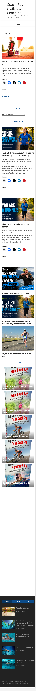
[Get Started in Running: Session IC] (18, 48)
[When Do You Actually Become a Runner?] (18, 209)
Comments (18, 602)
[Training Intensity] (8, 608)
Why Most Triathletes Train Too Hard (15, 293)
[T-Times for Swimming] (8, 647)
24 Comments (21, 628)
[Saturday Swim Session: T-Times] (8, 660)
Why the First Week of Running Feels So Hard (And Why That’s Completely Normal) (17, 322)
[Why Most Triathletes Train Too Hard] (18, 278)
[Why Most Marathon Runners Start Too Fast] (18, 338)
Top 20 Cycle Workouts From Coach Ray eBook (17, 460)
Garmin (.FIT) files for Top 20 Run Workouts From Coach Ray (18, 387)
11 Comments (21, 665)
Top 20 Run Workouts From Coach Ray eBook (16, 411)
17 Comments (21, 650)
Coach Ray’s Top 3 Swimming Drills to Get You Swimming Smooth (25, 623)
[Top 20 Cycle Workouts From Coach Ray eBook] (18, 451)
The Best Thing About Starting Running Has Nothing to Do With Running (18, 154)
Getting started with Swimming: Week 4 (24, 635)
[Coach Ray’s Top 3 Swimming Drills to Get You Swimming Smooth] (8, 621)
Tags (29, 602)
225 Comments (21, 611)
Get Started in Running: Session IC (18, 63)
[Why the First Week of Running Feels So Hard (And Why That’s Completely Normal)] (18, 307)
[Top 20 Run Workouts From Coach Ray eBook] (18, 403)
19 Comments (21, 640)
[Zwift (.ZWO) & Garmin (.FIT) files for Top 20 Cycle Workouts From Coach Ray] (18, 427)
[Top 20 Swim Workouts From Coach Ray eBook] (18, 475)
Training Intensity (23, 608)
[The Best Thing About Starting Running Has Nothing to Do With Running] (18, 138)
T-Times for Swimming (24, 647)
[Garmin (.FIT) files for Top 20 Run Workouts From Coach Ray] (18, 378)
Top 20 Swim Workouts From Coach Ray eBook (17, 484)
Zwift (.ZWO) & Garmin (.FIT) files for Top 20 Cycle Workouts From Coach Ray (17, 436)
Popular (7, 602)
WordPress (9, 683)
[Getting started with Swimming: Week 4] (8, 634)
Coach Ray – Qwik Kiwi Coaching (16, 8)
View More (6, 97)
